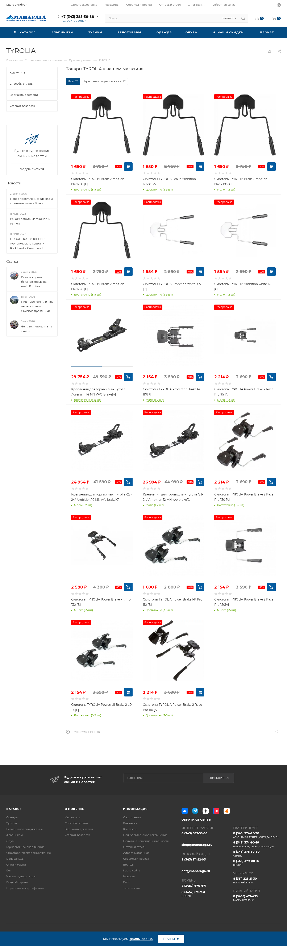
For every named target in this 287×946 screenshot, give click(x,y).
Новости (13, 183)
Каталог (14, 809)
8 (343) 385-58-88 (194, 833)
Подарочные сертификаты (25, 888)
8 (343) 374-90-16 (253, 844)
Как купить (72, 817)
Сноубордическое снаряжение (28, 852)
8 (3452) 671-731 (193, 893)
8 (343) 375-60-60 (246, 853)
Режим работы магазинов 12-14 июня (30, 221)
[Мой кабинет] (279, 5)
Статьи (12, 262)
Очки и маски (16, 864)
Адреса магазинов (136, 852)
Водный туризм (17, 882)
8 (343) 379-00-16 (246, 862)
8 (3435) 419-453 (245, 898)
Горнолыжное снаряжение (25, 847)
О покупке (74, 809)
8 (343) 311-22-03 (194, 859)
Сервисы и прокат (136, 858)
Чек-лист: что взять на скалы (36, 329)
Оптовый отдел (134, 847)
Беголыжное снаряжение (24, 829)
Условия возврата (77, 835)
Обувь (10, 841)
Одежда (12, 817)
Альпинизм (14, 835)
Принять (171, 939)
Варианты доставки (79, 829)
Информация (135, 809)
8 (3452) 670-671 (194, 886)
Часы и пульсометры (21, 876)
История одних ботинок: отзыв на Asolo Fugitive (34, 281)
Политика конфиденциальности (146, 841)
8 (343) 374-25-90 (255, 835)
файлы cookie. (141, 939)
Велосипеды (15, 858)
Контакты (130, 829)
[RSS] (269, 51)
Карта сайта (131, 870)
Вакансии (130, 823)
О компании (132, 817)
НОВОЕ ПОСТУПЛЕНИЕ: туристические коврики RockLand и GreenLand (27, 243)
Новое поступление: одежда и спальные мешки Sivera (31, 201)
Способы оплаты (76, 823)
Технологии (131, 888)
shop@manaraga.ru (197, 845)
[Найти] (243, 18)
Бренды (128, 864)
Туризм (11, 823)
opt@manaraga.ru (196, 871)
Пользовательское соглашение (145, 835)
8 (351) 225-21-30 (245, 880)
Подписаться (219, 778)
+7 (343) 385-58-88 (77, 17)
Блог (126, 882)
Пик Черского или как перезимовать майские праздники (37, 306)
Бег (8, 870)
